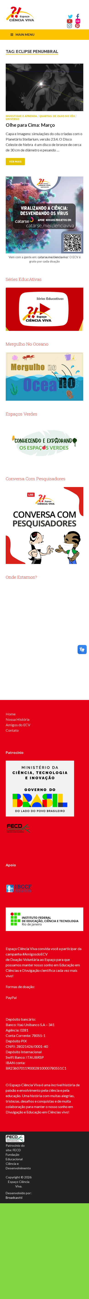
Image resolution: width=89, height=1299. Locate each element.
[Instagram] (69, 26)
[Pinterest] (77, 26)
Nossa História (17, 719)
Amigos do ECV (18, 725)
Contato (12, 730)
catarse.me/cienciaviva (53, 257)
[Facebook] (77, 16)
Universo (12, 119)
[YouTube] (69, 21)
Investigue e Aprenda (21, 116)
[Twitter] (70, 16)
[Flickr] (77, 21)
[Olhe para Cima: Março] (44, 89)
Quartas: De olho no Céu (57, 116)
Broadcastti (14, 1197)
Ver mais (15, 161)
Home (11, 714)
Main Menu (25, 34)
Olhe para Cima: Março (30, 125)
